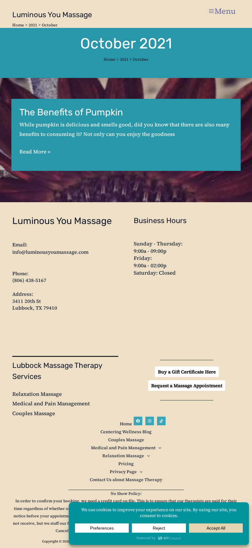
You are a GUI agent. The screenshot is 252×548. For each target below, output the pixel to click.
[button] (187, 371)
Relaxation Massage (37, 394)
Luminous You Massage (52, 14)
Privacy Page (123, 472)
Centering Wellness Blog (126, 432)
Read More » (34, 151)
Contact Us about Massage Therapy (126, 480)
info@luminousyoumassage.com (50, 252)
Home (126, 424)
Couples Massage (33, 413)
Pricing (126, 464)
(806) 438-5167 (29, 280)
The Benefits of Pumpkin (71, 112)
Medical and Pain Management (51, 403)
